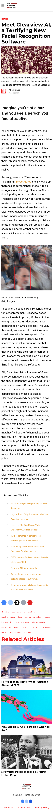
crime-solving (29, 612)
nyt (37, 627)
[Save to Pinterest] (30, 602)
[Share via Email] (23, 602)
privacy (4, 632)
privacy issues (15, 632)
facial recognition (8, 617)
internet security (38, 622)
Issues (4, 19)
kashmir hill (6, 627)
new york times (27, 627)
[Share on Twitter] (10, 602)
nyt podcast (47, 627)
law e (16, 627)
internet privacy (22, 622)
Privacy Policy (42, 807)
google (47, 617)
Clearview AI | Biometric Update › (25, 568)
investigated (23, 181)
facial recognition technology (30, 617)
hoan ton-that (7, 622)
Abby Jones (14, 90)
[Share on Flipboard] (17, 602)
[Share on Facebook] (4, 602)
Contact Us (24, 807)
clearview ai (16, 612)
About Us (9, 807)
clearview (5, 612)
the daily (27, 632)
